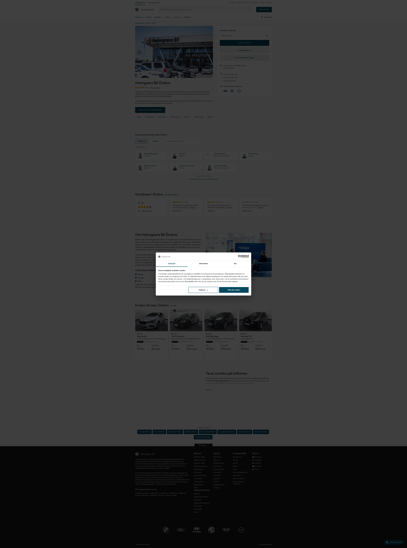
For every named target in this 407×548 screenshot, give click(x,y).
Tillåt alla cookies (233, 290)
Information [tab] (203, 263)
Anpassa (202, 290)
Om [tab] (235, 263)
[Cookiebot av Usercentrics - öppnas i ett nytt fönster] (239, 256)
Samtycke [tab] (171, 263)
